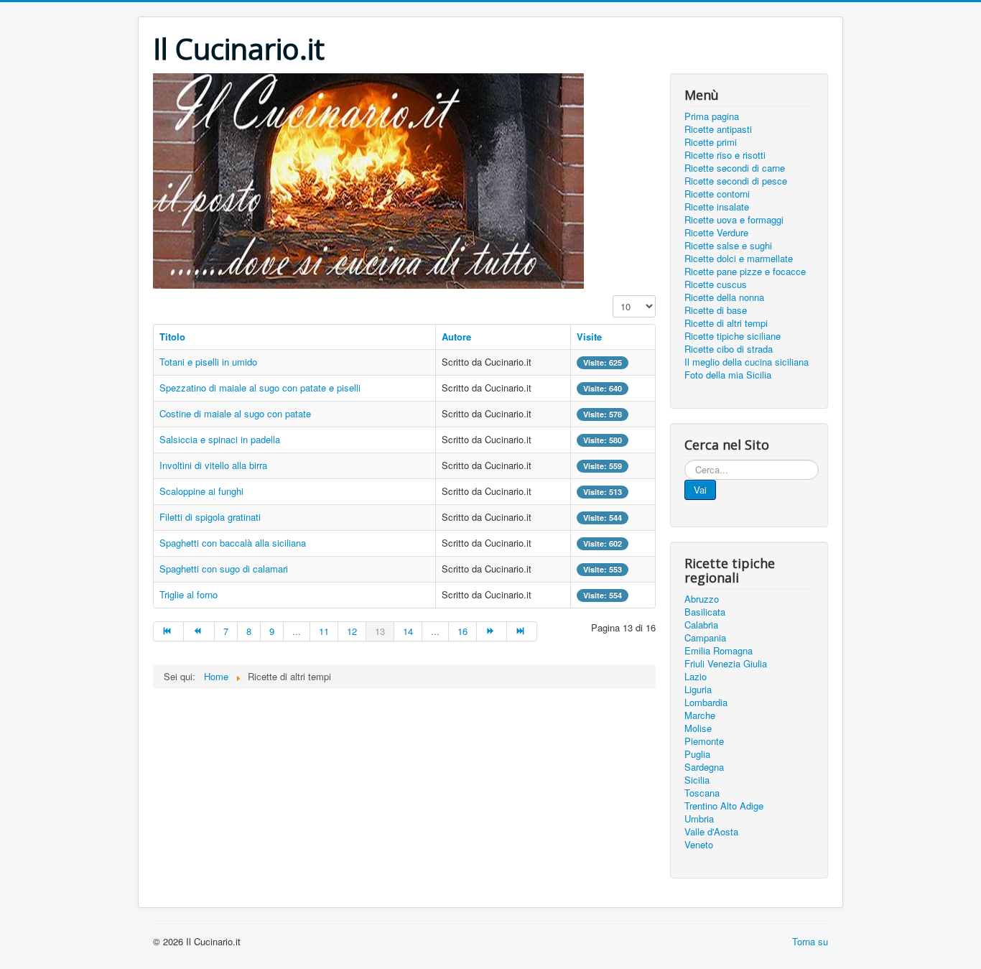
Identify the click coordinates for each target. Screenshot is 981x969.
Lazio (695, 676)
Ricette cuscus (715, 284)
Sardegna (704, 767)
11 (324, 631)
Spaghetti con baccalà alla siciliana (232, 543)
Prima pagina (711, 116)
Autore (456, 336)
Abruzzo (701, 599)
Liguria (698, 689)
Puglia (697, 754)
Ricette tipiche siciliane (732, 336)
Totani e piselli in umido (208, 361)
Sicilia (697, 780)
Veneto (698, 844)
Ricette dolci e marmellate (738, 258)
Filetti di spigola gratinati (210, 517)
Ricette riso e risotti (725, 155)
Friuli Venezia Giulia (725, 663)
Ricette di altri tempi (726, 323)
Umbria (699, 818)
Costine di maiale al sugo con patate (235, 413)
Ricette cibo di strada (728, 349)
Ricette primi (710, 142)
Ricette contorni (717, 193)
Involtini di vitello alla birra (213, 465)
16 (462, 631)
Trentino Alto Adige (723, 805)
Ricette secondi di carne (734, 168)
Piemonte (704, 741)
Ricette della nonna (724, 297)
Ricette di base (715, 310)
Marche (699, 715)
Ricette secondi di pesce (735, 181)
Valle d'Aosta (711, 831)
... (296, 631)
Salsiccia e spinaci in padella (219, 439)
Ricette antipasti (718, 129)
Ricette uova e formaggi (734, 219)
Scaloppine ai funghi (201, 491)
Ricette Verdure (716, 232)
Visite (589, 336)
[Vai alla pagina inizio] (168, 631)
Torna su (810, 941)
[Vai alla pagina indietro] (199, 631)
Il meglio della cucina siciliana (746, 362)
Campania (705, 637)
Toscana (702, 793)
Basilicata (704, 612)
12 (352, 631)
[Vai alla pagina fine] (522, 631)
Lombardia (705, 702)
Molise (698, 728)
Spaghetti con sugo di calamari (223, 568)
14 (408, 631)
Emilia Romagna (718, 650)
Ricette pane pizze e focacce (745, 271)
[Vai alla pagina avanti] (492, 631)
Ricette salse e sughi (728, 245)
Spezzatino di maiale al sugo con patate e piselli (260, 387)
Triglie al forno (188, 594)
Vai (700, 489)
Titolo (172, 336)
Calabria (701, 624)
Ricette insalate (716, 206)
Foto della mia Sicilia (727, 374)
